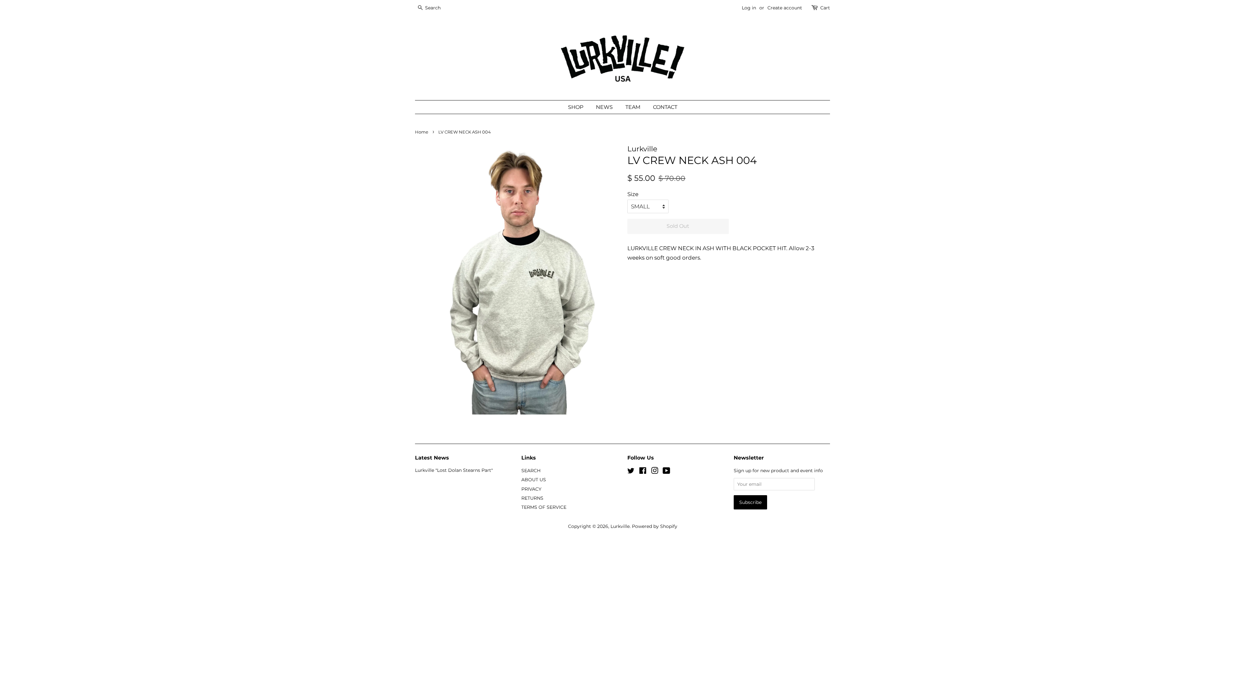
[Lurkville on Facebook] (642, 472)
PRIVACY (531, 489)
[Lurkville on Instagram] (654, 472)
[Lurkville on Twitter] (630, 472)
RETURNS (532, 498)
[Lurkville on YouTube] (666, 472)
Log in (749, 8)
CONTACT (665, 107)
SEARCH (530, 470)
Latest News (432, 458)
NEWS (604, 107)
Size (632, 194)
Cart (825, 8)
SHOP (575, 107)
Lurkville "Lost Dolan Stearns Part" (454, 470)
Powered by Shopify (654, 526)
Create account (784, 8)
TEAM (632, 107)
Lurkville (620, 526)
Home (421, 132)
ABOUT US (533, 480)
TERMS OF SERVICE (543, 507)
